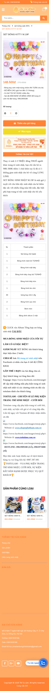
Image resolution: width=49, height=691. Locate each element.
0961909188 (15, 2)
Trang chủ (6, 543)
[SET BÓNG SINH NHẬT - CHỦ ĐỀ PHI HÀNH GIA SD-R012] (17, 504)
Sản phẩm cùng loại (18, 488)
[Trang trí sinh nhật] (24, 143)
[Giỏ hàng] (44, 10)
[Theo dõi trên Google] (11, 663)
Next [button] (44, 511)
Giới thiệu (5, 552)
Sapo (30, 686)
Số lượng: (7, 107)
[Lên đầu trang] (44, 679)
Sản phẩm (6, 548)
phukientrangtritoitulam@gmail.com (27, 646)
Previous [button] (4, 511)
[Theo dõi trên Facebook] (5, 663)
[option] (17, 508)
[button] (24, 537)
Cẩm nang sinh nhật (10, 557)
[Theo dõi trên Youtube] (18, 663)
